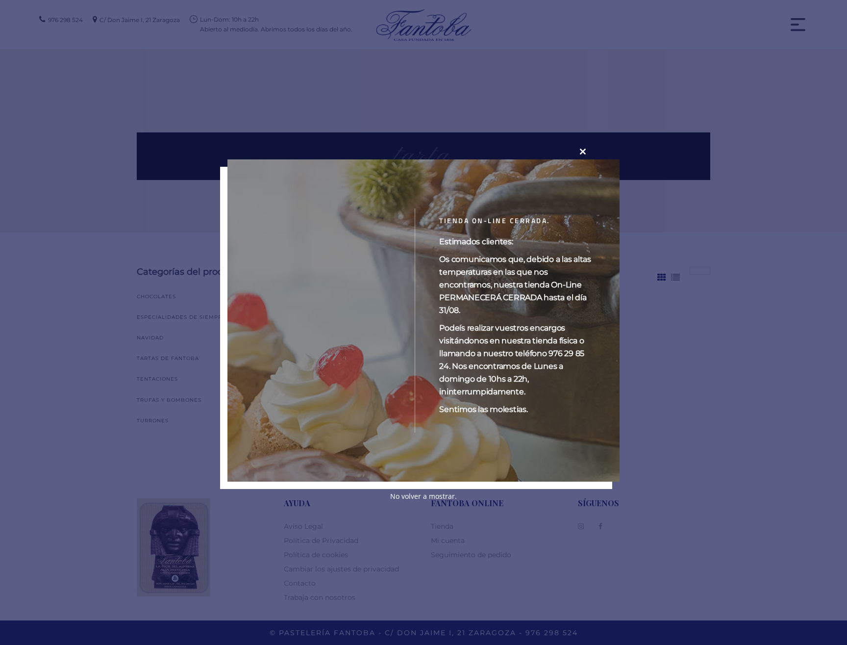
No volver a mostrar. (423, 496)
